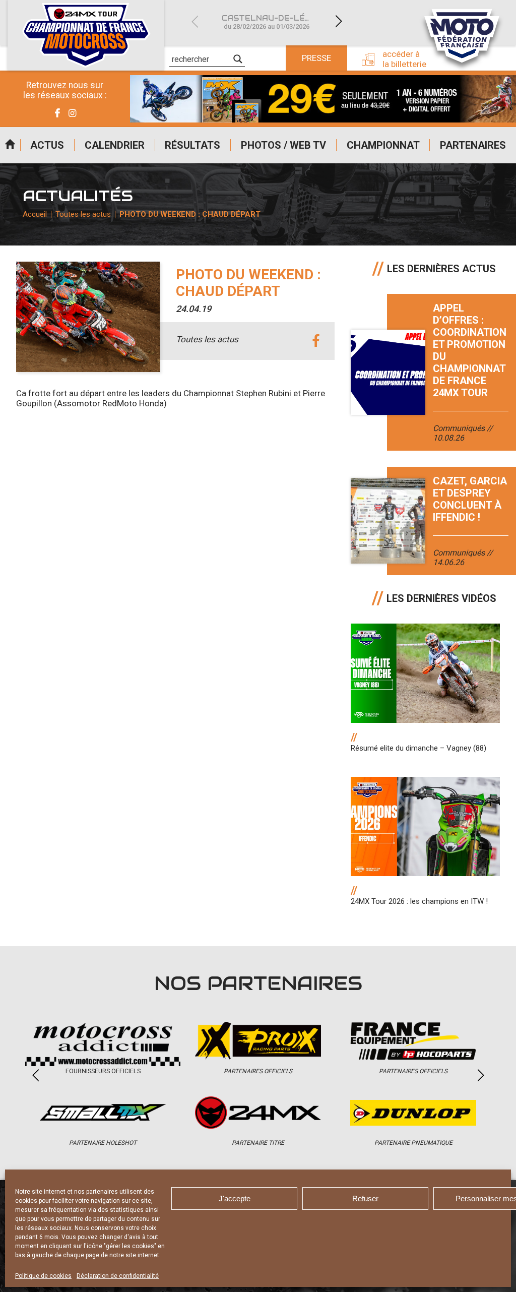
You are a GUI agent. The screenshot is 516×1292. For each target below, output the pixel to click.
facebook (316, 341)
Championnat (383, 145)
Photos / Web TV (283, 145)
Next (339, 21)
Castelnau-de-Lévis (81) (273, 22)
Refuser (365, 1198)
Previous (194, 21)
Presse (316, 58)
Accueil (10, 145)
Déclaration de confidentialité (118, 1275)
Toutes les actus (83, 214)
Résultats (192, 145)
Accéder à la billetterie (404, 59)
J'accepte (234, 1198)
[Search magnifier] (238, 59)
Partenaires (473, 145)
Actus (47, 145)
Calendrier (115, 145)
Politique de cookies (43, 1275)
